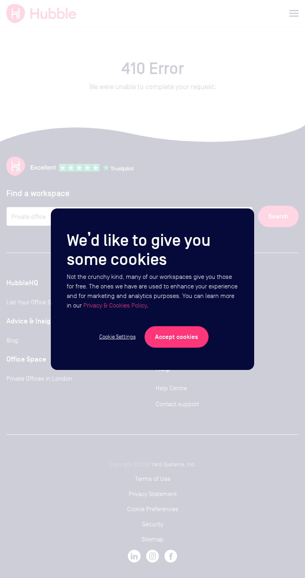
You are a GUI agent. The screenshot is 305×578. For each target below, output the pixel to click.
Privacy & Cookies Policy (115, 305)
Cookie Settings (117, 336)
